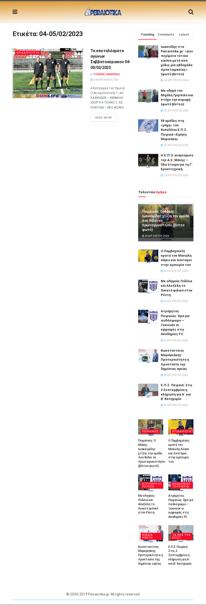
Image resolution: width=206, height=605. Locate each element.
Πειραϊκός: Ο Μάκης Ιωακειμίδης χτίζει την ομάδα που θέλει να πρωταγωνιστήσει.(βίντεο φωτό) (152, 453)
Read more (103, 117)
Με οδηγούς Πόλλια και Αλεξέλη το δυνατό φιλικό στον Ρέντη (148, 504)
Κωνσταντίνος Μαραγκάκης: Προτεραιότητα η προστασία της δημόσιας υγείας (175, 360)
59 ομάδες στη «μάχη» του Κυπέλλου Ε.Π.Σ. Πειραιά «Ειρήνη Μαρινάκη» (174, 130)
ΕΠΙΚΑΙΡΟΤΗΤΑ (28, 52)
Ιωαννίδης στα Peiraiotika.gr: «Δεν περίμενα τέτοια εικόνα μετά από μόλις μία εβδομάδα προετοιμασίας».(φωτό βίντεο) (177, 60)
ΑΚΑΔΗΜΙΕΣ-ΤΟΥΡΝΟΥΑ (181, 485)
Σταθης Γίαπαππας (107, 74)
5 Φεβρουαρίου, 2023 (106, 79)
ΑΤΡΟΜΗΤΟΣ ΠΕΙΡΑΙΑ (152, 485)
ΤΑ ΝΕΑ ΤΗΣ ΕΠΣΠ (181, 536)
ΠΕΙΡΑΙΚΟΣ (150, 431)
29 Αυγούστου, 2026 (156, 236)
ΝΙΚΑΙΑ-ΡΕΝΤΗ (147, 536)
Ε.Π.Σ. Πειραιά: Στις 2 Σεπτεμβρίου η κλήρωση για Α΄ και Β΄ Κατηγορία (179, 555)
